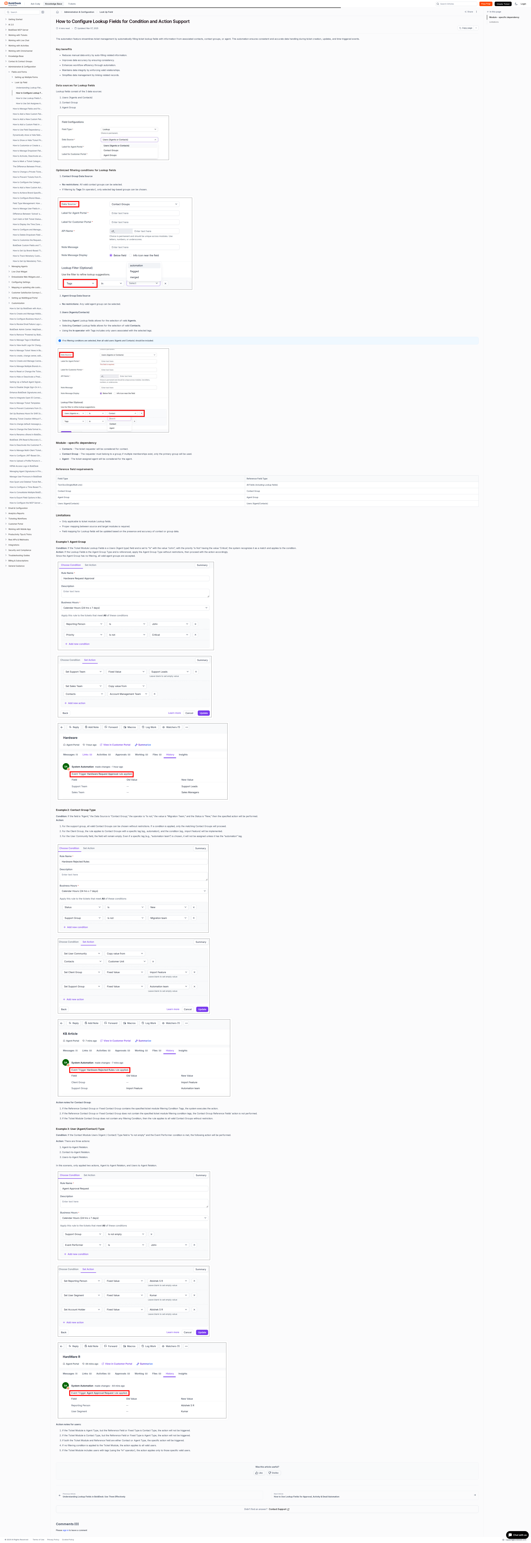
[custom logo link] (12, 4)
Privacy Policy (53, 1540)
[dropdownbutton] (476, 28)
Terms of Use (38, 1540)
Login (523, 4)
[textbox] (25, 12)
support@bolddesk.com (516, 1540)
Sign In (66, 1530)
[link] (159, 1495)
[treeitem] (25, 19)
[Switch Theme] (516, 4)
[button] (43, 12)
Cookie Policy (68, 1540)
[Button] (274, 1473)
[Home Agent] (57, 12)
